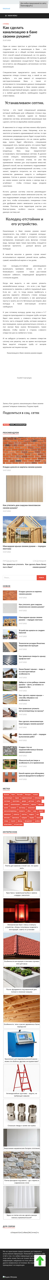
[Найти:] (24, 577)
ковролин (25, 804)
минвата (22, 811)
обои (29, 811)
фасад (20, 821)
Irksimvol (6, 8)
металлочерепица (10, 811)
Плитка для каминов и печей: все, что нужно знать (21, 867)
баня (12, 424)
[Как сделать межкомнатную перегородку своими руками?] (10, 729)
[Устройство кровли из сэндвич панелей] (10, 638)
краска (33, 804)
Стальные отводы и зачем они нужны (22, 1125)
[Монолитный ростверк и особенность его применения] (10, 768)
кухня (6, 808)
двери (24, 801)
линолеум (31, 808)
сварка (31, 818)
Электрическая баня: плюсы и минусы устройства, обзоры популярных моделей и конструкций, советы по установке (21, 927)
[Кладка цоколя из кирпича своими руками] (24, 464)
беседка (28, 794)
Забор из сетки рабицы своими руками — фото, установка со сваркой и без (32, 684)
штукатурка (18, 824)
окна (34, 811)
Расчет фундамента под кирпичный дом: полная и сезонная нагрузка (21, 990)
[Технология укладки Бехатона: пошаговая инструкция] (10, 651)
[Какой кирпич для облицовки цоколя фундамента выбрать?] (10, 781)
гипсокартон (39, 798)
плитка (24, 814)
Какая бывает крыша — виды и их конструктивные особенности (32, 671)
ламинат (13, 808)
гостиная (7, 801)
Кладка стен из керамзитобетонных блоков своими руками (31, 749)
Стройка (6, 24)
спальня (39, 818)
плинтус (16, 814)
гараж (17, 798)
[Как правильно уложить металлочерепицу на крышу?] (10, 717)
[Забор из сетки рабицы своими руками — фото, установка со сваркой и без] (10, 690)
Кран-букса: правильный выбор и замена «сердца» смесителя (21, 894)
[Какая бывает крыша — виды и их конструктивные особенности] (10, 677)
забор (38, 801)
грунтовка (16, 801)
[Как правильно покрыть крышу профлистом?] (10, 664)
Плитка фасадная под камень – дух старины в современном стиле (21, 1182)
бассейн (20, 794)
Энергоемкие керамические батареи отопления (22, 1148)
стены (6, 821)
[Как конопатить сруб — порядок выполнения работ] (10, 742)
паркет (41, 811)
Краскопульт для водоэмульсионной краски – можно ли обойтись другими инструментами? (22, 1060)
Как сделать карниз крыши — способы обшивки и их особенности (31, 697)
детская (31, 801)
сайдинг (24, 818)
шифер (37, 821)
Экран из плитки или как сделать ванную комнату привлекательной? (21, 1216)
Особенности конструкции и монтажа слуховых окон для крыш (21, 962)
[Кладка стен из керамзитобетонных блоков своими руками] (10, 755)
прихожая (15, 818)
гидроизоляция (26, 798)
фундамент (28, 821)
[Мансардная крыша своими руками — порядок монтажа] (24, 544)
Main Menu (12, 16)
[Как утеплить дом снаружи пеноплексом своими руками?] (24, 503)
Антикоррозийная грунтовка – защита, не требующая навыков (21, 1095)
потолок (7, 818)
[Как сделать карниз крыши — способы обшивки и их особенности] (10, 703)
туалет (13, 821)
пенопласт (7, 814)
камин (6, 804)
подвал (31, 814)
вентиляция (8, 798)
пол (37, 814)
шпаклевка (8, 824)
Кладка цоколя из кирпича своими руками (22, 467)
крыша (40, 804)
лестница (22, 808)
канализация (20, 424)
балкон (6, 794)
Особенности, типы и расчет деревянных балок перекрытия (22, 1025)
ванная (35, 794)
